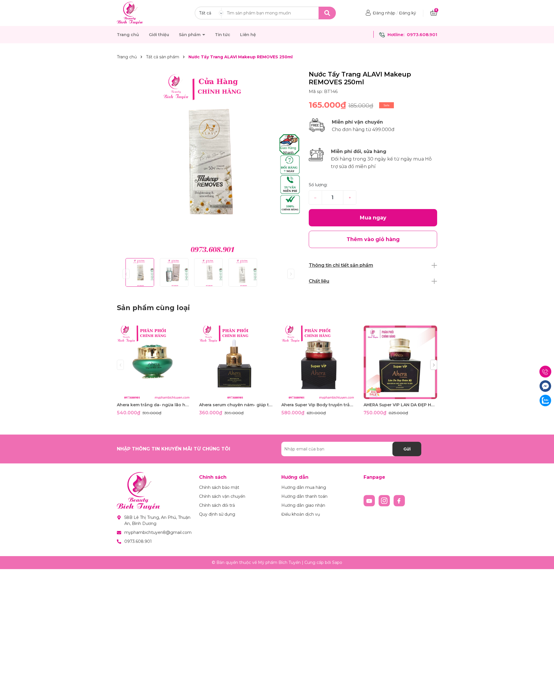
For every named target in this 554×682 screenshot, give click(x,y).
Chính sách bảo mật (219, 487)
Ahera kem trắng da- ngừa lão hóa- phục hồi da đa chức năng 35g (153, 404)
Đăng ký (407, 13)
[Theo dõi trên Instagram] (385, 500)
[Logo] (130, 12)
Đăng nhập (384, 13)
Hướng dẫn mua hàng (303, 487)
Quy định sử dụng (217, 514)
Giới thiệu (159, 34)
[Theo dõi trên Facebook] (399, 500)
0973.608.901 (422, 34)
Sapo (337, 562)
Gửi (407, 449)
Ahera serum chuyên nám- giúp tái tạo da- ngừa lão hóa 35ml (236, 404)
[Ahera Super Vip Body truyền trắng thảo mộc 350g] (318, 362)
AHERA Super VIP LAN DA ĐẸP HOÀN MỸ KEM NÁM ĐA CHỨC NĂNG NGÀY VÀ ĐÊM (400, 404)
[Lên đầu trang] (544, 672)
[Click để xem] (208, 162)
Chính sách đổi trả (217, 505)
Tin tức (222, 34)
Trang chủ (128, 34)
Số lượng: (318, 184)
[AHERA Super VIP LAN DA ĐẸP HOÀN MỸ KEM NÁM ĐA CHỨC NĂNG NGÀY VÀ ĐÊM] (400, 362)
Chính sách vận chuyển (222, 496)
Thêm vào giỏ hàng (157, 394)
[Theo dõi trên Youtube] (370, 500)
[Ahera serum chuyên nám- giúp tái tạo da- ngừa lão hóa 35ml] (236, 362)
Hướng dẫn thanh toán (304, 496)
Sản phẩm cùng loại (153, 307)
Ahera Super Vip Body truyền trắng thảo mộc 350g (318, 404)
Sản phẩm (190, 34)
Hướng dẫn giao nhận (303, 505)
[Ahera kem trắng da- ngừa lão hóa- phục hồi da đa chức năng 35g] (153, 362)
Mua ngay (373, 218)
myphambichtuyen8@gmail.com (158, 532)
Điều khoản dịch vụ (300, 514)
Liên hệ (248, 34)
